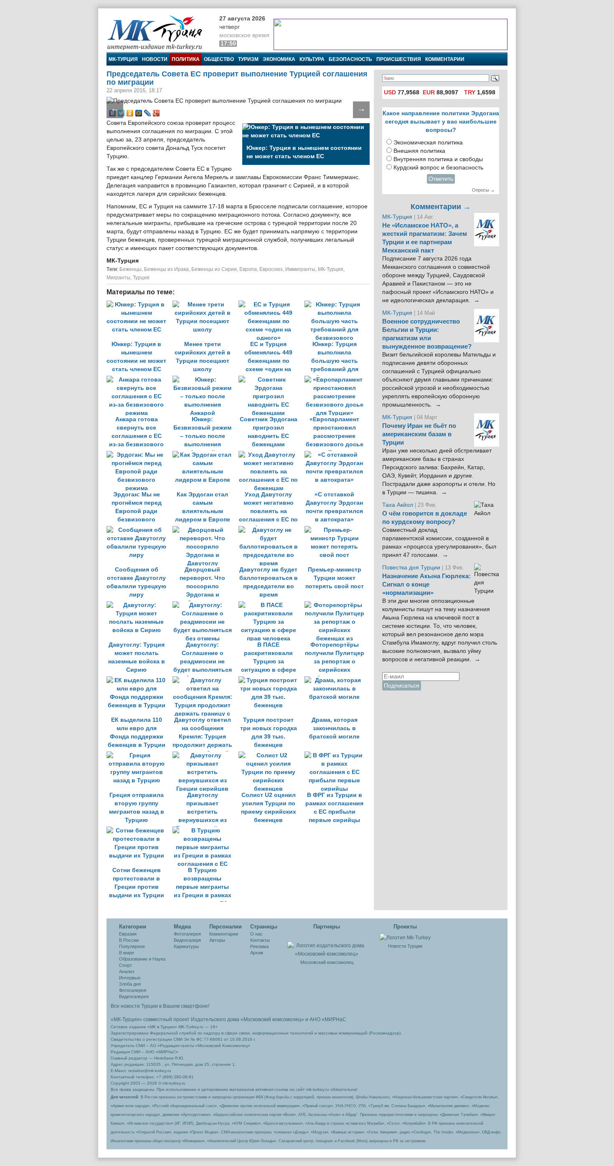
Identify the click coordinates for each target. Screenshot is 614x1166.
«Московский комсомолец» (272, 1019)
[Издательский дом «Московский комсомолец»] (326, 945)
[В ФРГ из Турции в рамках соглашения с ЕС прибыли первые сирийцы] (336, 755)
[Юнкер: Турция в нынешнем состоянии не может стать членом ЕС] (140, 304)
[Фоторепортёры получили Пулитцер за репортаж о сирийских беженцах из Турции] (336, 605)
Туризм (248, 59)
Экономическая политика (428, 142)
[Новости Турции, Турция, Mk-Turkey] (405, 937)
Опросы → (483, 189)
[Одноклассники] (130, 113)
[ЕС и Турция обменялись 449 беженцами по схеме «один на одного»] (271, 304)
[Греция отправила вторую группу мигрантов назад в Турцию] (140, 755)
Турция (141, 278)
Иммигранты (300, 269)
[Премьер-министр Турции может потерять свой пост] (336, 530)
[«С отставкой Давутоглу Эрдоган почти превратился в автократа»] (336, 455)
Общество (219, 59)
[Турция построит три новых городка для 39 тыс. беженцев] (271, 680)
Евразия (128, 933)
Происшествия (398, 59)
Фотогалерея (132, 990)
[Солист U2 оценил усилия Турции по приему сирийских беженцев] (271, 755)
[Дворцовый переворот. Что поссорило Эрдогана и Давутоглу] (205, 530)
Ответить (441, 179)
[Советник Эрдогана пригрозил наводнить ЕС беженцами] (271, 380)
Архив (256, 952)
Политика (186, 59)
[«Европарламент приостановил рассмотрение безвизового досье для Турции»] (336, 380)
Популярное (132, 946)
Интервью (129, 977)
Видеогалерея (134, 996)
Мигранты (118, 278)
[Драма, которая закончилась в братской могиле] (336, 680)
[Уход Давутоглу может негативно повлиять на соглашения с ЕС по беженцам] (271, 455)
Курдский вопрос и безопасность (438, 167)
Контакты (260, 940)
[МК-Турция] (159, 32)
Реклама (259, 946)
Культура (312, 59)
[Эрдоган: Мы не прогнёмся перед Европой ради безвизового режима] (140, 455)
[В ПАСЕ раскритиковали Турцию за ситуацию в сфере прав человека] (271, 605)
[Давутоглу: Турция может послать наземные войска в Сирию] (140, 605)
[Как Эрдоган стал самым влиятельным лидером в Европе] (205, 455)
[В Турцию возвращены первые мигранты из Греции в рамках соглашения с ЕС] (205, 830)
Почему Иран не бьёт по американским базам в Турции (419, 434)
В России (129, 940)
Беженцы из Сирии (214, 269)
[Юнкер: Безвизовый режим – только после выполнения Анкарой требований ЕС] (205, 380)
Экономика (279, 59)
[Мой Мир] (138, 113)
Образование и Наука (142, 958)
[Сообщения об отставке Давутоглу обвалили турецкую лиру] (140, 530)
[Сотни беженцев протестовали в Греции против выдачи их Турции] (140, 830)
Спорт (125, 965)
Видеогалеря (187, 940)
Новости (154, 59)
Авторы (217, 940)
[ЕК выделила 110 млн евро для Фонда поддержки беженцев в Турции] (140, 680)
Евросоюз (271, 269)
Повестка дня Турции (412, 567)
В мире (126, 952)
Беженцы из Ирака (166, 269)
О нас (256, 933)
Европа (248, 269)
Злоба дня (130, 983)
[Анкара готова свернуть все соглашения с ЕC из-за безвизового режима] (140, 380)
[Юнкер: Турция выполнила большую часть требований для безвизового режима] (336, 304)
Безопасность (350, 59)
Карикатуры (186, 946)
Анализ (126, 971)
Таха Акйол (397, 505)
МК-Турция (123, 59)
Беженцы (130, 269)
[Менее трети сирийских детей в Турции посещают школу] (205, 304)
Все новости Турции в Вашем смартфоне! (160, 1006)
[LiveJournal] (147, 113)
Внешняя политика (419, 151)
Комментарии (444, 59)
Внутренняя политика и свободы (438, 159)
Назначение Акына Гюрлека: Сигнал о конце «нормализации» (426, 584)
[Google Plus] (156, 113)
